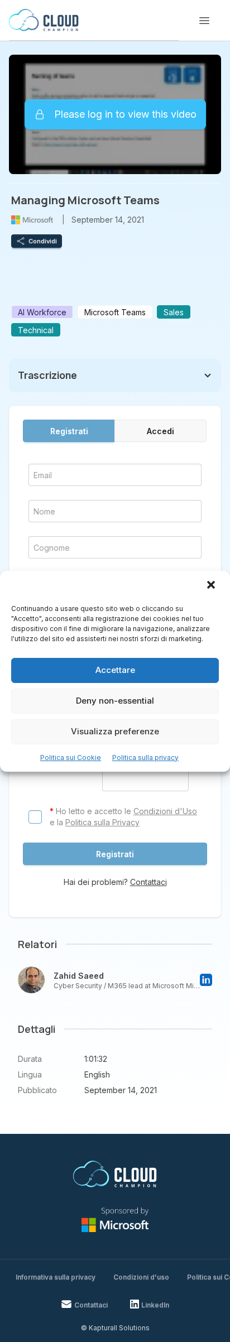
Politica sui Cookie (70, 757)
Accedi (160, 431)
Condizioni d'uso (141, 1277)
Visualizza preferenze (115, 731)
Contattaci (148, 882)
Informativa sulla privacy (55, 1277)
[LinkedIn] (206, 980)
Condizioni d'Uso (165, 811)
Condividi (42, 241)
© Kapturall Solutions (115, 1328)
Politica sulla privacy (145, 757)
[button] (212, 586)
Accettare (115, 670)
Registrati (69, 431)
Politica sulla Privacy (102, 822)
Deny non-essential (115, 700)
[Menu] (204, 20)
